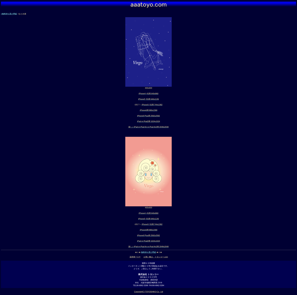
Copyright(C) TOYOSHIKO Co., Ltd (148, 292)
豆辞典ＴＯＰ (135, 257)
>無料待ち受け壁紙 (9, 14)
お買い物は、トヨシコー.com (156, 257)
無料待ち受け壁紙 (148, 252)
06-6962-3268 (142, 285)
